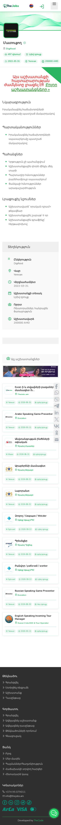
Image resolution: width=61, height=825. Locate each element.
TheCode (38, 820)
